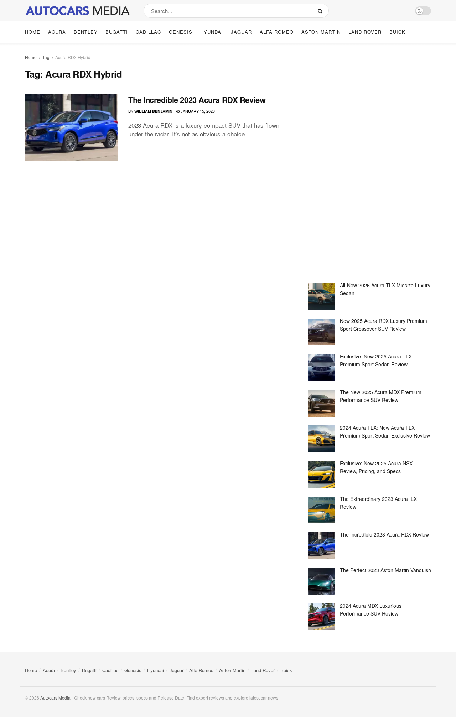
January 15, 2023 (197, 111)
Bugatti (116, 31)
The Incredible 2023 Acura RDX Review (196, 99)
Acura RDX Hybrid (72, 57)
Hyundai (211, 31)
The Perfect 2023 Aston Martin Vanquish (385, 570)
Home (32, 31)
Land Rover (365, 31)
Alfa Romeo (277, 31)
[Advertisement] (361, 163)
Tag (46, 57)
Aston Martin (321, 31)
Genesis (180, 31)
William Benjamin (153, 111)
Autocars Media (55, 698)
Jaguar (241, 31)
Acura (57, 31)
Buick (397, 31)
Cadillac (148, 31)
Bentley (86, 31)
